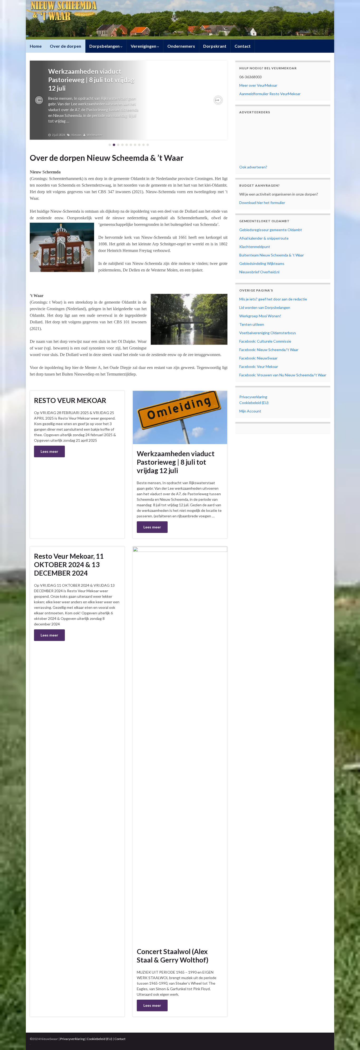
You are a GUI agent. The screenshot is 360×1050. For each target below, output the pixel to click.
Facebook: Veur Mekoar (258, 366)
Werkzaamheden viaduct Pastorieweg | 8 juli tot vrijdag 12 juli (91, 79)
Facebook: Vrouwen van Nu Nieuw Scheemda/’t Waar (282, 375)
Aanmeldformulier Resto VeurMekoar (269, 93)
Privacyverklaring (253, 397)
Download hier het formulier (262, 202)
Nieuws (76, 135)
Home (36, 45)
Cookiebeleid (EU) (254, 402)
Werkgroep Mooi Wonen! (260, 316)
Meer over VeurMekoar (258, 85)
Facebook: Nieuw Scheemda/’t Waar (268, 349)
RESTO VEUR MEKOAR (70, 400)
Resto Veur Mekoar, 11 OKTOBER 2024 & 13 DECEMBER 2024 (69, 564)
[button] (39, 100)
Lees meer (49, 451)
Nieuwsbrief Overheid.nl (259, 272)
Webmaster (95, 135)
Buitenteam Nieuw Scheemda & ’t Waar (271, 255)
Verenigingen (144, 45)
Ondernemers (181, 45)
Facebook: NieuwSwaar (258, 358)
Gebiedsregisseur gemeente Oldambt (270, 229)
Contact (243, 45)
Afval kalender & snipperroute (264, 238)
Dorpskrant (214, 45)
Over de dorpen (65, 45)
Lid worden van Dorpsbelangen (264, 307)
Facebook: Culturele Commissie (265, 341)
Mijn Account (250, 411)
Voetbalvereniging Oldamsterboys (267, 332)
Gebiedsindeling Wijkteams (261, 263)
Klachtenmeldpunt (254, 246)
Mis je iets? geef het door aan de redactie (273, 299)
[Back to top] (348, 1038)
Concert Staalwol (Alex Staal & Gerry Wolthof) (172, 955)
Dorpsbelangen (104, 45)
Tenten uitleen (251, 324)
